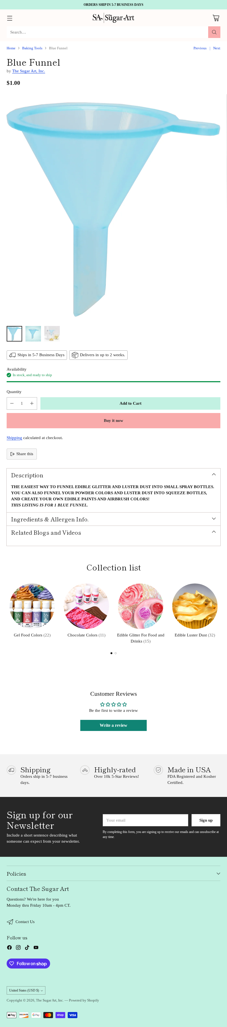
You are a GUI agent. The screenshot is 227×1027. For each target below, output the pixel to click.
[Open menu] (9, 18)
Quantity (14, 391)
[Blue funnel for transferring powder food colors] (113, 208)
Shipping (14, 437)
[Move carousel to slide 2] (116, 653)
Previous (200, 48)
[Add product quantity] (32, 403)
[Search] (214, 32)
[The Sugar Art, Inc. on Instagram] (18, 948)
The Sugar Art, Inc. (28, 71)
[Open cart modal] (215, 18)
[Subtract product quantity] (12, 403)
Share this (24, 454)
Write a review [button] (113, 725)
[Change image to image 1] (14, 334)
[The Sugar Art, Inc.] (113, 18)
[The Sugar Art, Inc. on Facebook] (9, 948)
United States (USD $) (24, 990)
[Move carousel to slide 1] (111, 653)
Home (11, 48)
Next (216, 48)
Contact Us (25, 921)
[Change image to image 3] (52, 334)
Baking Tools (32, 48)
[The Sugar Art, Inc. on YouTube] (36, 948)
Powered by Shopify (84, 1000)
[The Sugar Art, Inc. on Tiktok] (27, 948)
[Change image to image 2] (33, 334)
